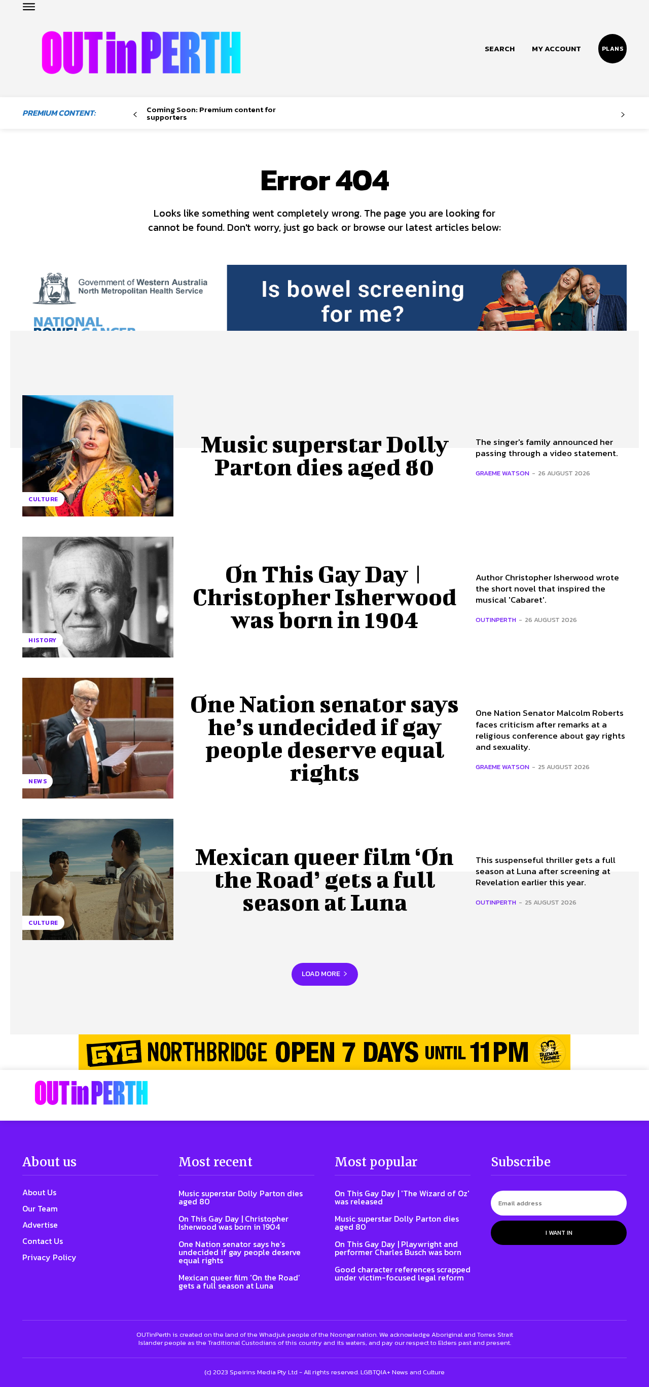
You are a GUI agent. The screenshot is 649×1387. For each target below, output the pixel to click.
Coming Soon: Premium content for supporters (211, 113)
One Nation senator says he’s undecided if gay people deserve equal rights (324, 737)
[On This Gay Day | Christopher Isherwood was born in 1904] (97, 597)
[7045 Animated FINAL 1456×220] (324, 310)
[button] (500, 49)
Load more (321, 973)
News (37, 781)
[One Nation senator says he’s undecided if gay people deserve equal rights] (97, 738)
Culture (43, 499)
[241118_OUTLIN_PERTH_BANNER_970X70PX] (324, 1052)
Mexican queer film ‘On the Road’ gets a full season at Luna (324, 879)
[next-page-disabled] (623, 115)
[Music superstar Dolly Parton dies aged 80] (97, 455)
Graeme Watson (502, 473)
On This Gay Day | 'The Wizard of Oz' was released (402, 1197)
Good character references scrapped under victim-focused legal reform (403, 1273)
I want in (559, 1232)
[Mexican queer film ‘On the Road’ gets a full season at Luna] (97, 879)
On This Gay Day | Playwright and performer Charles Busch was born (398, 1248)
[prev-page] (135, 115)
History (42, 640)
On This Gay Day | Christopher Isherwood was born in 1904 (325, 597)
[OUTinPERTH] (141, 52)
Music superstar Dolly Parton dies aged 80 (325, 455)
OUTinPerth (496, 620)
